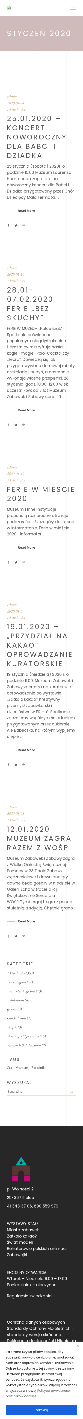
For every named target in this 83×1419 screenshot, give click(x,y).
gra (9, 1068)
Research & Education (24, 1045)
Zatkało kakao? (22, 1236)
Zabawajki (17, 1255)
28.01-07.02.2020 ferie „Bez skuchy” (30, 304)
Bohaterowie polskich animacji (37, 1248)
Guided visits (16, 1017)
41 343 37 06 (19, 1206)
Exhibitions (15, 999)
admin (12, 96)
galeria (12, 1008)
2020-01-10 (15, 274)
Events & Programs (21, 990)
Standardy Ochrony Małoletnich (39, 1328)
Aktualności (16, 109)
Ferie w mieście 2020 (41, 494)
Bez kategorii (16, 981)
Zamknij (41, 1410)
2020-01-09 (15, 611)
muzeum (21, 1068)
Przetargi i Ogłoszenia (23, 1036)
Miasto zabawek (23, 1230)
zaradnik (38, 1068)
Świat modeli (20, 1242)
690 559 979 (46, 1206)
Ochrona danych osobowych (36, 1322)
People (12, 1027)
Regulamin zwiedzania (29, 1296)
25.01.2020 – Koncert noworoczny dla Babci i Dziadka (37, 137)
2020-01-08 (15, 813)
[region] (41, 1380)
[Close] (78, 1346)
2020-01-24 (15, 103)
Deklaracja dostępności (30, 1341)
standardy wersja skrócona (34, 1334)
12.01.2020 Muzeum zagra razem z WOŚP (39, 838)
